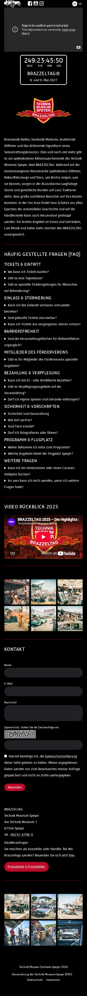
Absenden (15, 787)
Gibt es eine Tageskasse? (25, 278)
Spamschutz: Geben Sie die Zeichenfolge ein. (32, 727)
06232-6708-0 (22, 835)
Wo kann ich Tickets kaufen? (28, 272)
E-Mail (8, 683)
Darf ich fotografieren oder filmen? (33, 433)
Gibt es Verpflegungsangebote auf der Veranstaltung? (32, 390)
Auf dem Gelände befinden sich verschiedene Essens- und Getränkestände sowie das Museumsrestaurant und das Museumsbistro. (42, 390)
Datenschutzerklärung (61, 756)
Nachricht (10, 702)
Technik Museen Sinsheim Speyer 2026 (43, 967)
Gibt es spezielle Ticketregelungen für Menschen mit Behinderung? (40, 287)
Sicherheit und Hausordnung (28, 414)
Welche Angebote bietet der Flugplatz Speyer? (40, 454)
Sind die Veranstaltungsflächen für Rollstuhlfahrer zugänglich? (42, 342)
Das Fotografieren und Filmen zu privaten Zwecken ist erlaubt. (43, 433)
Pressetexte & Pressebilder (26, 867)
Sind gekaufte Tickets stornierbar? (32, 318)
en (80, 3)
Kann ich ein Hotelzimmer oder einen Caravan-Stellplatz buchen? (40, 471)
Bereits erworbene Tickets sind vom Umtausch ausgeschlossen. (37, 318)
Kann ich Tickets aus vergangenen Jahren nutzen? (44, 324)
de (74, 3)
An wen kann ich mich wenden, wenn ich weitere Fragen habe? (41, 484)
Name (7, 665)
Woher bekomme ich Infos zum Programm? (39, 447)
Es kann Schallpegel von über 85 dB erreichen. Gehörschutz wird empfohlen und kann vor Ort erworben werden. (38, 420)
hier (72, 855)
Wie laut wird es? (20, 420)
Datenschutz (35, 979)
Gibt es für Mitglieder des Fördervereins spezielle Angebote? (41, 362)
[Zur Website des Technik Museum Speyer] (12, 4)
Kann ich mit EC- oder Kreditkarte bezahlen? (40, 380)
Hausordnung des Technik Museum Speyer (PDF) (42, 974)
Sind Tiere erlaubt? (21, 426)
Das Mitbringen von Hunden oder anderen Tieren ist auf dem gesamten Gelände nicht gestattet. (41, 427)
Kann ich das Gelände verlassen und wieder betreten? (37, 308)
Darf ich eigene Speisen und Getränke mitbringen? (44, 399)
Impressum (53, 979)
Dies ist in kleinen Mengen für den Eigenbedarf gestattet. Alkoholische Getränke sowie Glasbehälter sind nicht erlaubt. (42, 400)
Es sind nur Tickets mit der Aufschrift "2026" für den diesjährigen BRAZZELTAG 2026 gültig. (42, 324)
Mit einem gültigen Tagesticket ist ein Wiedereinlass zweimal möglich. (41, 309)
